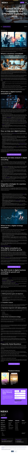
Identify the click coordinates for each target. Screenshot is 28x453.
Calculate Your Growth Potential (14, 154)
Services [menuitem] (3, 420)
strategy (4, 79)
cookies (22, 447)
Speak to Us (22, 2)
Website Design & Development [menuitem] (3, 424)
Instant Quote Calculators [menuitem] (23, 433)
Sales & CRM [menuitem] (10, 422)
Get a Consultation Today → (14, 266)
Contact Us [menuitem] (3, 435)
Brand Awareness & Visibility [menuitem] (3, 428)
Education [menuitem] (16, 423)
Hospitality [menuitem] (16, 427)
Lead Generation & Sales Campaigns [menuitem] (3, 426)
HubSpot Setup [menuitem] (10, 428)
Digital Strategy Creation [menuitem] (3, 422)
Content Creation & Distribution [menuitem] (3, 430)
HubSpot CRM (7, 177)
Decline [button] (15, 451)
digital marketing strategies (22, 143)
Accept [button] (12, 451)
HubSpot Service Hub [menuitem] (10, 426)
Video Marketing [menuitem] (24, 422)
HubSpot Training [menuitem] (10, 427)
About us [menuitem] (3, 434)
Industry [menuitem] (17, 420)
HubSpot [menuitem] (10, 420)
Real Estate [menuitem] (16, 428)
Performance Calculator (14, 363)
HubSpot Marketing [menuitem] (9, 424)
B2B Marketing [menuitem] (17, 422)
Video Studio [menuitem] (23, 423)
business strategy (7, 26)
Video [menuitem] (23, 420)
